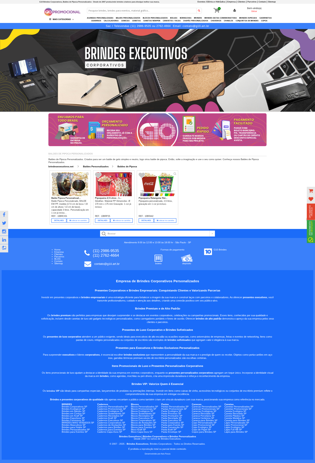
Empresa (231, 2)
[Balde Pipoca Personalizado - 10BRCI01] (70, 184)
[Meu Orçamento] (311, 191)
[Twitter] (4, 223)
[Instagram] (4, 231)
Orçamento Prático (311, 211)
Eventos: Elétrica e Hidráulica (211, 2)
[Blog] (4, 248)
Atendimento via (311, 228)
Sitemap (272, 2)
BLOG (57, 258)
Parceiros (252, 2)
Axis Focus (165, 454)
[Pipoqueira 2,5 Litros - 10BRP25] (114, 184)
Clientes (241, 2)
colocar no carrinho (79, 220)
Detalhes (59, 220)
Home (57, 249)
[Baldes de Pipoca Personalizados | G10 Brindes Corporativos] (62, 15)
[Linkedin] (4, 240)
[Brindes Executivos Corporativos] (157, 70)
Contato (262, 2)
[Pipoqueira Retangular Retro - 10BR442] (158, 184)
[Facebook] (4, 215)
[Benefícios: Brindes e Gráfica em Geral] (157, 147)
